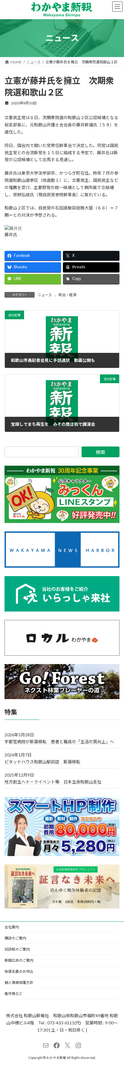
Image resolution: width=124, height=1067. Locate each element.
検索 (100, 452)
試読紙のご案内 (17, 949)
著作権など (14, 993)
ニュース (45, 295)
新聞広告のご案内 (19, 960)
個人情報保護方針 (19, 982)
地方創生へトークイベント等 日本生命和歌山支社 (53, 782)
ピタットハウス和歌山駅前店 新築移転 (42, 761)
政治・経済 (67, 295)
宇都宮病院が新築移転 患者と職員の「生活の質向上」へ (59, 741)
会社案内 (12, 927)
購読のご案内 (15, 938)
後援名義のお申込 (19, 971)
